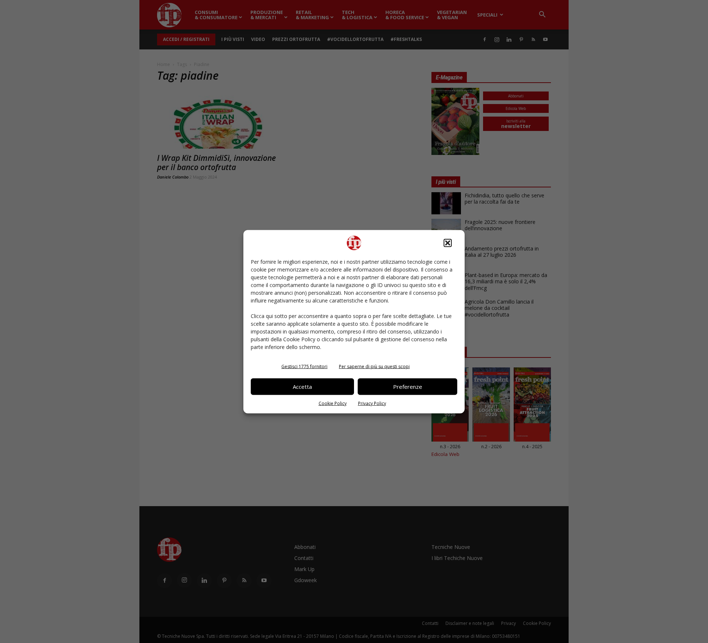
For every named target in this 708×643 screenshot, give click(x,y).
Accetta (302, 386)
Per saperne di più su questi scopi (374, 366)
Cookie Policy (333, 403)
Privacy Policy (372, 403)
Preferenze (407, 386)
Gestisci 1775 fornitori (304, 366)
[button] (447, 242)
